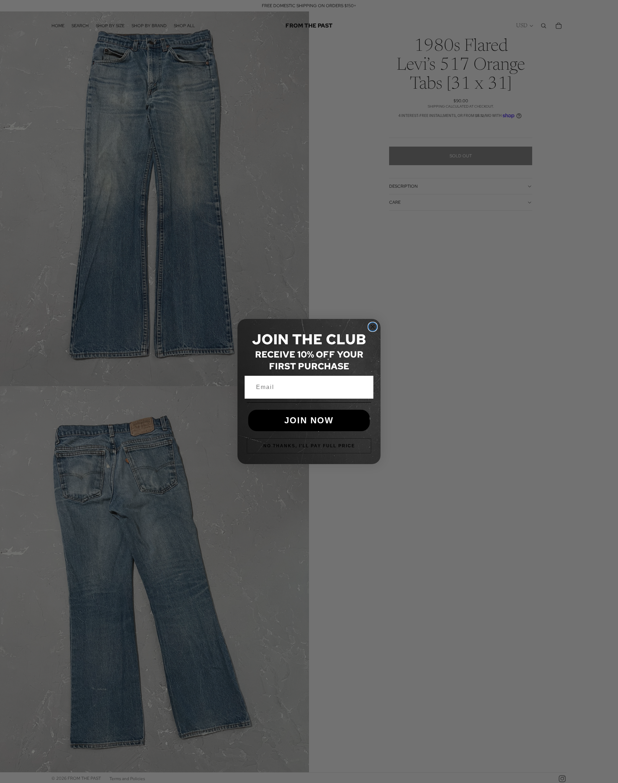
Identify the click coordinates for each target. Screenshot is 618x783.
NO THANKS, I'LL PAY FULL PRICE (309, 445)
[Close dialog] (372, 326)
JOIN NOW (309, 420)
